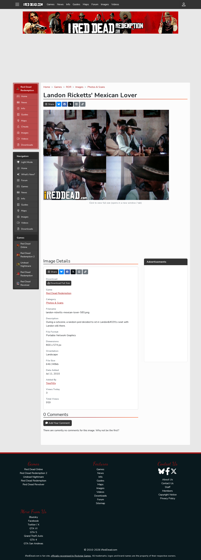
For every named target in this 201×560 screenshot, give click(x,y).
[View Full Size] (106, 154)
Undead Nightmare (26, 264)
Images (105, 4)
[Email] (76, 104)
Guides (76, 4)
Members (167, 491)
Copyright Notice (167, 494)
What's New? (28, 174)
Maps (86, 4)
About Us (167, 479)
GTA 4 (33, 539)
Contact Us (167, 483)
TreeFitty (51, 383)
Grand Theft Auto (33, 536)
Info (68, 4)
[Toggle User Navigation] (183, 4)
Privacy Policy (167, 498)
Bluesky (33, 517)
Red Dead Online (25, 245)
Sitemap (100, 503)
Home (24, 96)
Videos (115, 4)
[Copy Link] (83, 104)
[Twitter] (70, 104)
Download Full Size (60, 283)
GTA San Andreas (33, 543)
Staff (167, 487)
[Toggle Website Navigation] (17, 4)
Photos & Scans (96, 87)
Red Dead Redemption (27, 273)
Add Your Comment (59, 423)
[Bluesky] (58, 104)
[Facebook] (65, 104)
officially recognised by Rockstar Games (71, 555)
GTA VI (33, 528)
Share (51, 104)
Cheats (24, 126)
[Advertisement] (100, 58)
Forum (94, 4)
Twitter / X (33, 524)
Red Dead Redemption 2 (28, 254)
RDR (68, 87)
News (60, 4)
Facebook (33, 521)
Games (50, 4)
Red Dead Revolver (25, 283)
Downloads (27, 144)
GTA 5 (33, 532)
